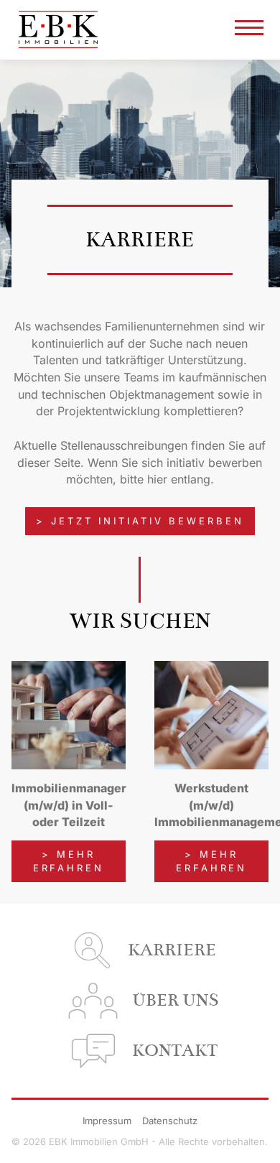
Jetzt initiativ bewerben (147, 521)
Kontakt (175, 1050)
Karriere (172, 950)
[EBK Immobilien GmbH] (58, 30)
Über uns (175, 1000)
